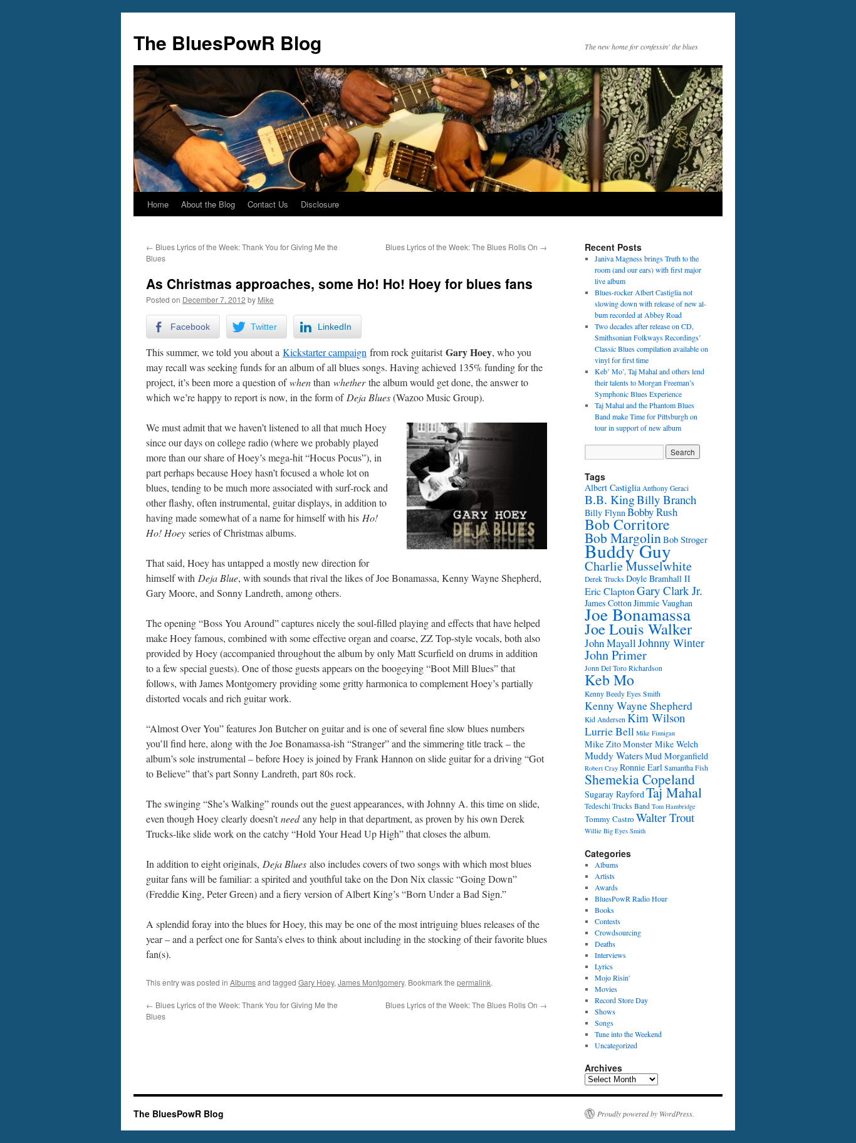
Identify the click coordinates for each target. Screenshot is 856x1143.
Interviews (610, 955)
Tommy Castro (609, 818)
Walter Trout (665, 817)
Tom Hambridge (674, 806)
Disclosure (320, 204)
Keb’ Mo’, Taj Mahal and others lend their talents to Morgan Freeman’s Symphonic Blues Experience (649, 382)
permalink (474, 982)
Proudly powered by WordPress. (645, 1114)
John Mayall (610, 643)
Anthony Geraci (665, 488)
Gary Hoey (316, 982)
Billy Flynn (605, 513)
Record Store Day (621, 1000)
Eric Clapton (610, 591)
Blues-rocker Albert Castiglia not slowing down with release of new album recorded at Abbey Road (650, 303)
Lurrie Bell (609, 731)
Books (604, 910)
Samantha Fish (686, 767)
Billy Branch (666, 499)
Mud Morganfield (676, 756)
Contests (607, 921)
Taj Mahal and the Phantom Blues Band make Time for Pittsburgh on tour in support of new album (646, 416)
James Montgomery (371, 982)
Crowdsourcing (618, 932)
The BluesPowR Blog (227, 42)
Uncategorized (616, 1045)
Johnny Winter (671, 642)
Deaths (605, 944)
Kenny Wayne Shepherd (638, 705)
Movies (606, 989)
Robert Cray (601, 768)
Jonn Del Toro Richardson (623, 668)
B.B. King (610, 499)
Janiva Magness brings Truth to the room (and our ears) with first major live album (648, 269)
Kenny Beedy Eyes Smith (622, 693)
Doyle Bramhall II (658, 578)
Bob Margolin (623, 538)
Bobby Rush (652, 512)
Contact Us (268, 204)
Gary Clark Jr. (669, 590)
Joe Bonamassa (638, 614)
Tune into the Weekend (628, 1034)
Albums (243, 982)
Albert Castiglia (612, 487)
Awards (606, 887)
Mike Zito (603, 744)
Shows (605, 1011)
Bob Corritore (627, 524)
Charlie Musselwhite (638, 565)
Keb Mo (609, 680)
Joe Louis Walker (638, 628)
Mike (266, 299)
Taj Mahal (674, 792)
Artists (605, 876)
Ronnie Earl (641, 767)
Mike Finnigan (655, 733)
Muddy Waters (614, 755)
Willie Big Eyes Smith (615, 830)
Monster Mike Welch (660, 744)
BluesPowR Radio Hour (631, 898)
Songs (604, 1023)
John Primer (616, 654)
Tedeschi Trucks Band (617, 806)
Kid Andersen (605, 719)
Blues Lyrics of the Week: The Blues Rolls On (466, 246)
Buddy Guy (628, 551)
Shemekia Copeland (640, 779)
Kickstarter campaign (325, 352)
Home (158, 204)
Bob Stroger (685, 539)
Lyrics (604, 966)
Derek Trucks (604, 579)
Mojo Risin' (612, 977)
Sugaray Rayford (614, 794)
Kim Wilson (656, 717)
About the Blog (208, 204)
